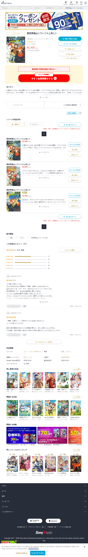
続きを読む (45, 302)
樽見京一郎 (73, 475)
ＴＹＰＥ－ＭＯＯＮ (25, 475)
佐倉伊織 (47, 391)
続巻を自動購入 (72, 113)
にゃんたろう (61, 419)
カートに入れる (71, 44)
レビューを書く (31, 44)
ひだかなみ (39, 475)
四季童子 (14, 475)
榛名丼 (72, 391)
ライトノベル (28, 8)
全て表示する (45, 152)
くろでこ (21, 238)
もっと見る (45, 97)
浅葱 (11, 238)
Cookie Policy (33, 548)
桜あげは (34, 391)
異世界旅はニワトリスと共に (54, 8)
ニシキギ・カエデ (62, 475)
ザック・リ (35, 419)
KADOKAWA (65, 357)
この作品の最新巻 (70, 105)
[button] (65, 527)
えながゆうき (23, 419)
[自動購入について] (80, 113)
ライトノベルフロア (16, 8)
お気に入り (71, 49)
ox (11, 419)
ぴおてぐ (75, 419)
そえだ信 (47, 419)
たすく (52, 391)
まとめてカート (71, 125)
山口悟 (34, 475)
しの (11, 391)
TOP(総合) (5, 8)
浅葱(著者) (30, 39)
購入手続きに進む (71, 39)
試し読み (71, 54)
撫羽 (71, 419)
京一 (40, 419)
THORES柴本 (81, 475)
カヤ (46, 475)
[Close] (84, 546)
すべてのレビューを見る (44, 342)
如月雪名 (21, 391)
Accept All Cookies (37, 553)
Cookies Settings (21, 553)
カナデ (8, 419)
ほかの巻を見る (71, 58)
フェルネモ (53, 419)
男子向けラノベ (39, 8)
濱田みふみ (60, 391)
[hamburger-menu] (85, 3)
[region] (44, 550)
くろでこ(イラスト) (39, 39)
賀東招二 (9, 475)
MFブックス (49, 39)
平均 (18, 250)
